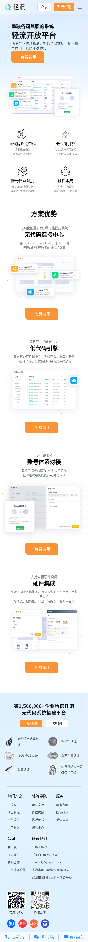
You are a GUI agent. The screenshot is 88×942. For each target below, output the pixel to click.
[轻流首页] (15, 7)
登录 (44, 7)
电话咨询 (15, 936)
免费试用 (64, 7)
